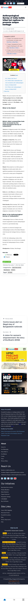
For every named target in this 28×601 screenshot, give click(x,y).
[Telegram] (12, 478)
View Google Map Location (14, 550)
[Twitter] (5, 478)
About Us (3, 447)
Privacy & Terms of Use (14, 583)
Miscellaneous (7, 270)
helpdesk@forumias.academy (17, 472)
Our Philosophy (4, 449)
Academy (13, 1)
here (20, 424)
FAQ (2, 521)
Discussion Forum (5, 512)
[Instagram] (8, 478)
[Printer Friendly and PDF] (7, 261)
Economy (13, 431)
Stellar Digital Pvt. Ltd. (14, 581)
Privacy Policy (4, 461)
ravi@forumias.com (10, 470)
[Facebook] (2, 478)
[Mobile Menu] (25, 7)
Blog (2, 517)
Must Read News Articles (7, 487)
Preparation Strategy (6, 496)
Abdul (22, 265)
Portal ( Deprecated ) (6, 519)
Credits (2, 456)
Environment (8, 431)
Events (22, 1)
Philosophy (18, 1)
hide (16, 75)
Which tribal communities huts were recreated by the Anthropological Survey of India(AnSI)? (14, 83)
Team (2, 458)
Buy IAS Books (4, 501)
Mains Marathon (5, 492)
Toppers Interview (5, 494)
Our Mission (4, 454)
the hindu (10, 272)
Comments (19, 31)
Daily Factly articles (16, 267)
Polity (2, 431)
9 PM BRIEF (4, 499)
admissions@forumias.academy (18, 474)
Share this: (6, 91)
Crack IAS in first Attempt (11, 433)
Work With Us (4, 451)
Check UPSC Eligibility (6, 510)
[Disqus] (14, 294)
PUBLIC (13, 270)
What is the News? (11, 78)
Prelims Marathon (5, 489)
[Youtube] (15, 478)
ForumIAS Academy (6, 515)
